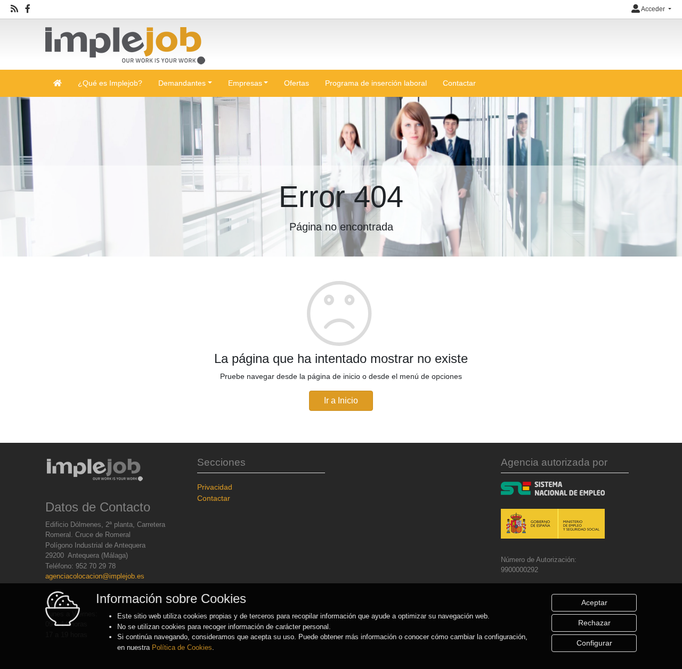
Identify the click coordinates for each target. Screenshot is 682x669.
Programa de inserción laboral (376, 83)
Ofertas (296, 83)
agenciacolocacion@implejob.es (94, 576)
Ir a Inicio (341, 400)
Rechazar (594, 622)
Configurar (594, 643)
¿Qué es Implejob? (110, 83)
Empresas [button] (245, 83)
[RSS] (14, 9)
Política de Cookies (182, 647)
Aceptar (594, 602)
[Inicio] (125, 41)
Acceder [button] (653, 9)
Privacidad (214, 487)
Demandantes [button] (182, 83)
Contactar (459, 83)
